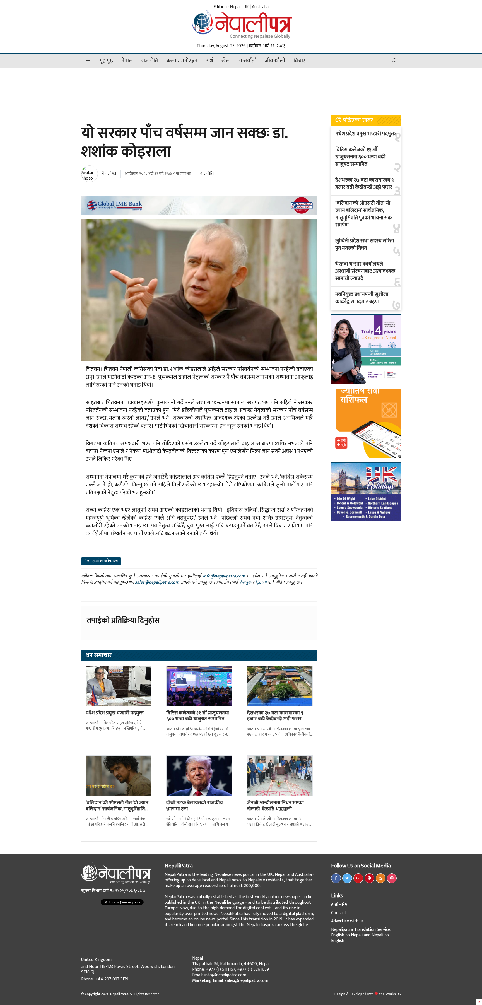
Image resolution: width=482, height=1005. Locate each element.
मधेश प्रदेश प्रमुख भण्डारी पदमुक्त (115, 713)
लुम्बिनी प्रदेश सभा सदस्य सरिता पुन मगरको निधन (364, 244)
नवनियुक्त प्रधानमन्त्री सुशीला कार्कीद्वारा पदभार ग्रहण (361, 298)
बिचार (299, 61)
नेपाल (127, 61)
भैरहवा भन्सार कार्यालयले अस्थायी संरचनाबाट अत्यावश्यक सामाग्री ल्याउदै (365, 271)
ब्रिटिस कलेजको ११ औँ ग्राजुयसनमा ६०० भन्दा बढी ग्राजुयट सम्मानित (197, 716)
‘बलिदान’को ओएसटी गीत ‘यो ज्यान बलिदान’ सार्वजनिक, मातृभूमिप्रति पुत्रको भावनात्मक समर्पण (363, 214)
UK (246, 7)
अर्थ (209, 61)
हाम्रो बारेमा (339, 904)
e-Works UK (392, 994)
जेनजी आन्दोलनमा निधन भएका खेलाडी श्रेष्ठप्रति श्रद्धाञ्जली (275, 806)
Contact (338, 913)
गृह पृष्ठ (106, 61)
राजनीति (149, 61)
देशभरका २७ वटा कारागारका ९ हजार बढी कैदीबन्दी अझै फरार (275, 716)
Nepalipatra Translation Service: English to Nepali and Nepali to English (361, 935)
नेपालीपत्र (109, 173)
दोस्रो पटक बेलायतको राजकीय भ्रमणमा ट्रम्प (194, 806)
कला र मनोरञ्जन (182, 61)
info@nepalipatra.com (224, 576)
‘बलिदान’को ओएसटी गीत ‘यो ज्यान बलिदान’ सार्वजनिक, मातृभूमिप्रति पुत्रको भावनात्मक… (117, 809)
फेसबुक (245, 582)
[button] (88, 61)
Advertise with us (347, 921)
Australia (260, 7)
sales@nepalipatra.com (157, 582)
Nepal (235, 7)
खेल (225, 61)
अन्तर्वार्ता (247, 61)
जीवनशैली (275, 61)
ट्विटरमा (261, 582)
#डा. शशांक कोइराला (101, 561)
